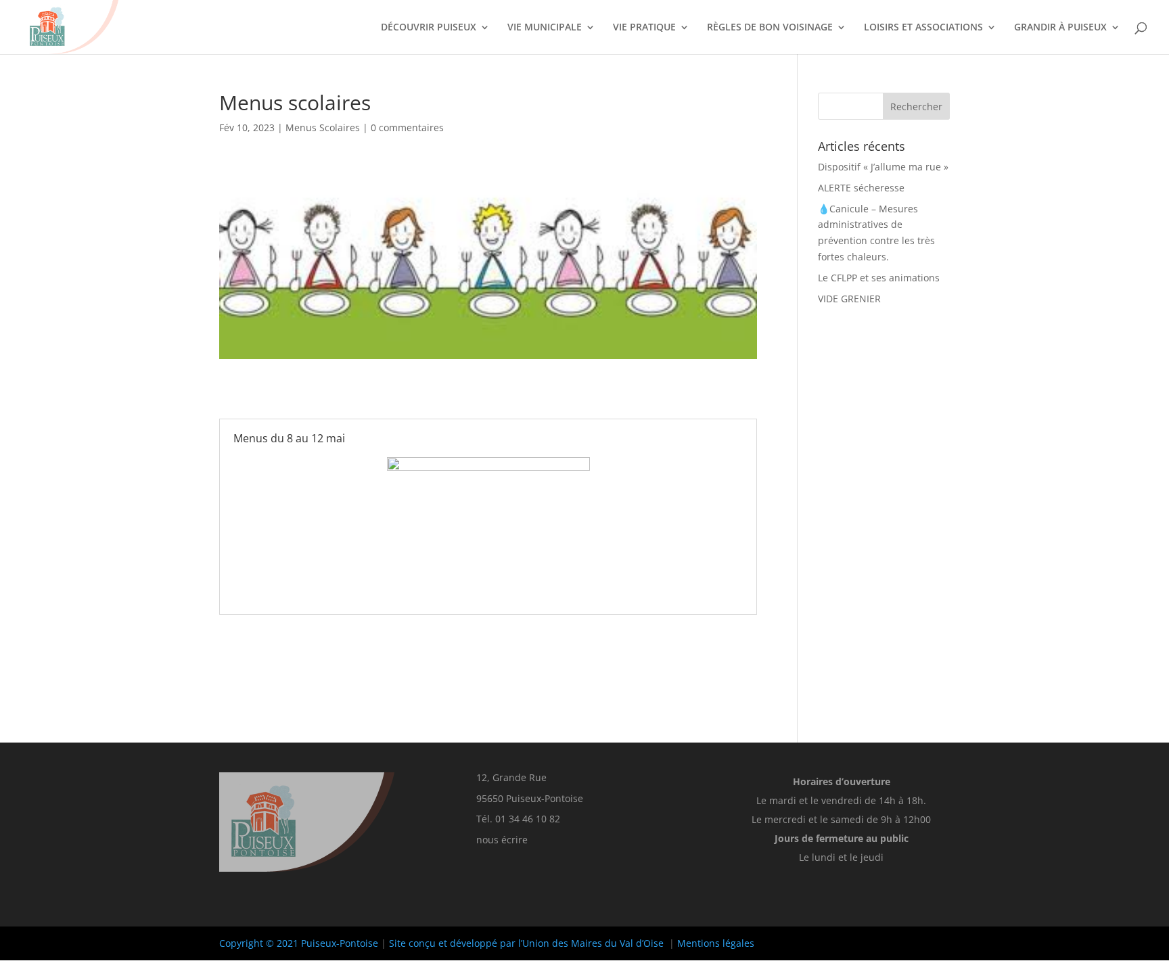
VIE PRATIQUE (644, 27)
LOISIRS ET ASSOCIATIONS (923, 27)
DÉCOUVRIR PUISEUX (428, 27)
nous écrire (502, 839)
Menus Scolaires (322, 127)
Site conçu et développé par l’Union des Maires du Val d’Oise (526, 943)
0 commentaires (407, 127)
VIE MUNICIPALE (544, 27)
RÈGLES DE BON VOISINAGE (770, 27)
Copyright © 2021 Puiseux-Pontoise (298, 943)
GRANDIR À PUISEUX (1060, 27)
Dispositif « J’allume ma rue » (883, 166)
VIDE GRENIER (849, 298)
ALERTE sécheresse (861, 187)
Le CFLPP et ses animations (879, 277)
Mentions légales (715, 943)
